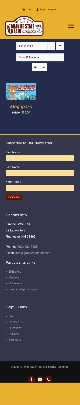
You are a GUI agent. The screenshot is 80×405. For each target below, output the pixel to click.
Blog (11, 316)
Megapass (21, 106)
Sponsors (15, 339)
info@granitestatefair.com (32, 253)
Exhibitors (15, 271)
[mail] (40, 379)
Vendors (14, 277)
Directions (15, 328)
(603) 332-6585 (27, 246)
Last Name (13, 167)
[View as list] (43, 67)
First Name (13, 152)
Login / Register (48, 9)
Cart (29, 9)
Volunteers (15, 283)
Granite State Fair (31, 366)
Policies (14, 333)
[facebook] (31, 379)
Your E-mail (13, 181)
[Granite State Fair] (24, 17)
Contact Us (16, 322)
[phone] (48, 379)
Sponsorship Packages (23, 289)
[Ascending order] (60, 46)
